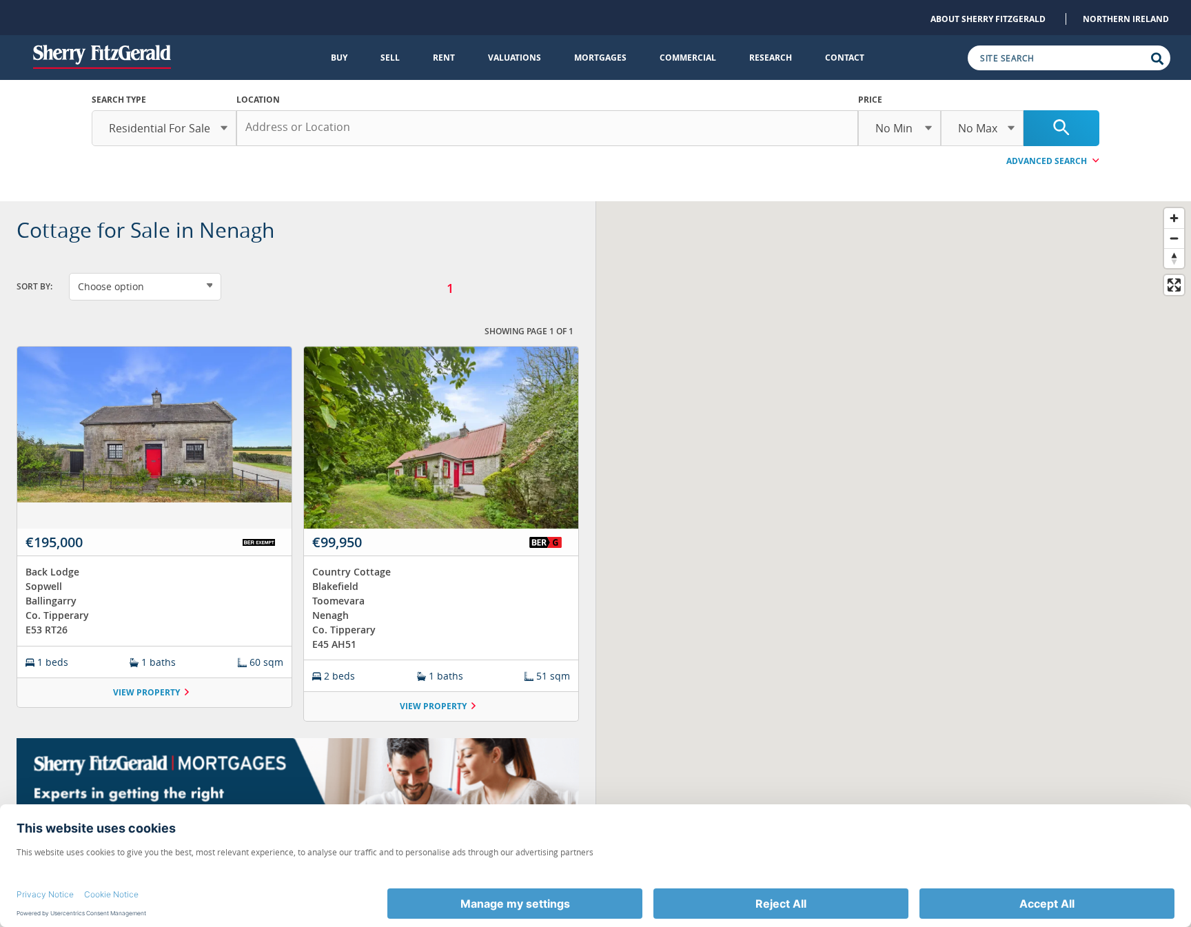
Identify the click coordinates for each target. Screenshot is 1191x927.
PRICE (870, 99)
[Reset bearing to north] (1174, 258)
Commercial (688, 57)
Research (770, 57)
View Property (146, 692)
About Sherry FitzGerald (988, 19)
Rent (444, 57)
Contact (844, 57)
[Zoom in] (1174, 218)
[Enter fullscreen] (1174, 285)
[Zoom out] (1174, 238)
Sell (390, 57)
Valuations (514, 57)
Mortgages (600, 57)
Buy (339, 57)
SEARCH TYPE (119, 99)
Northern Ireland (1126, 19)
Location (258, 99)
